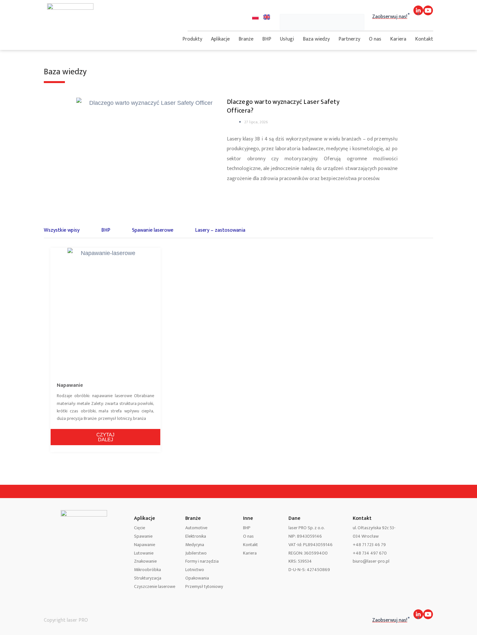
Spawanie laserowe (152, 230)
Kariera (398, 39)
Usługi (287, 39)
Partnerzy (349, 39)
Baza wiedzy (316, 39)
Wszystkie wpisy (62, 230)
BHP (266, 39)
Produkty (192, 39)
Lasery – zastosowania (220, 230)
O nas (375, 39)
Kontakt (424, 39)
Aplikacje (220, 39)
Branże (245, 39)
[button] (322, 8)
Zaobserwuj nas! (389, 16)
